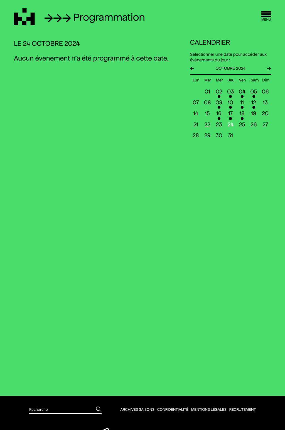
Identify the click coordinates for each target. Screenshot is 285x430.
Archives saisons (137, 409)
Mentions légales (209, 409)
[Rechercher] (94, 409)
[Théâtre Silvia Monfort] (24, 16)
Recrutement (242, 409)
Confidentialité (172, 409)
